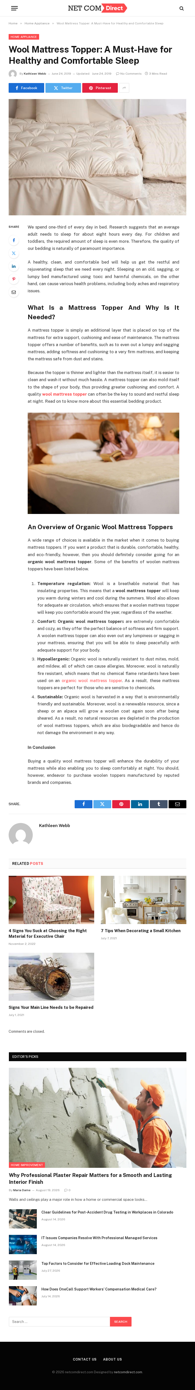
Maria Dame (21, 1190)
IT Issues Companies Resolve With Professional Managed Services (99, 1238)
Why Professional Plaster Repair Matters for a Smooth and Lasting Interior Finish (90, 1178)
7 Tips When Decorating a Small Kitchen (141, 930)
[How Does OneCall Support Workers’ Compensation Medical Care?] (23, 1295)
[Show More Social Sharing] (124, 88)
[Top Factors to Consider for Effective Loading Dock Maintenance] (23, 1270)
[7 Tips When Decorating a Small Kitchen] (143, 900)
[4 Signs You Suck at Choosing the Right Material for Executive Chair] (51, 900)
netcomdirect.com (128, 1372)
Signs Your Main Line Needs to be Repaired (51, 1007)
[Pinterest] (14, 279)
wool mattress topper (64, 394)
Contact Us (85, 1359)
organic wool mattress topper (92, 680)
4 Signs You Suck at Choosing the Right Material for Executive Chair (48, 933)
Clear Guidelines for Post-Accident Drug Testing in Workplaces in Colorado (107, 1212)
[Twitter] (14, 253)
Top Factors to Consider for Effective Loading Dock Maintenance (97, 1264)
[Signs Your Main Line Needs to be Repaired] (51, 977)
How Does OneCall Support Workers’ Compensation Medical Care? (98, 1289)
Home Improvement (27, 1165)
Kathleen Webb (35, 73)
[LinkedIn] (14, 266)
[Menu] (14, 8)
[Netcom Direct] (97, 8)
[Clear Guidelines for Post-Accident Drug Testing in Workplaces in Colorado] (23, 1219)
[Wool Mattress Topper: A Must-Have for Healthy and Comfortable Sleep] (97, 157)
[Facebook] (14, 240)
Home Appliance (24, 36)
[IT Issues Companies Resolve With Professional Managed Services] (23, 1244)
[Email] (14, 292)
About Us (112, 1359)
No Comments (131, 73)
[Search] (181, 8)
